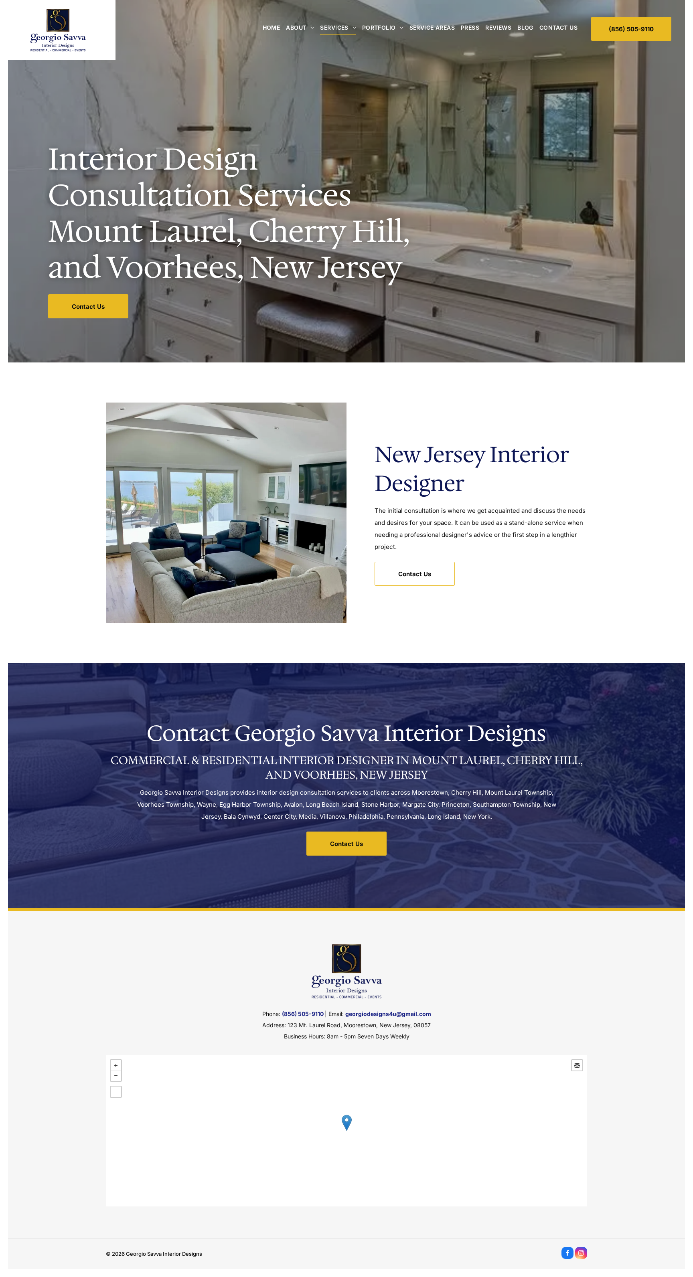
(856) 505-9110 (303, 1013)
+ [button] (116, 1065)
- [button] (116, 1076)
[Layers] (577, 1065)
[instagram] (581, 1254)
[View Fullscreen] (116, 1092)
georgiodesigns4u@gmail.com (388, 1013)
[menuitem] (268, 27)
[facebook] (567, 1254)
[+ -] (346, 1130)
